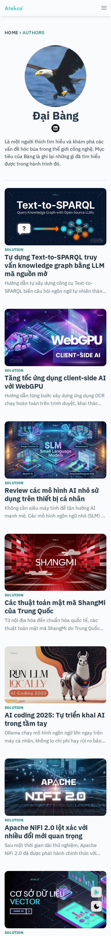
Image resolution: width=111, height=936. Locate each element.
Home (12, 32)
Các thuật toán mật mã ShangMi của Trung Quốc (55, 606)
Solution (14, 249)
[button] (104, 8)
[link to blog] (55, 216)
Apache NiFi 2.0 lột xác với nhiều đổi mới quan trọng (46, 831)
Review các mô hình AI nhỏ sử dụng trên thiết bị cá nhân (52, 494)
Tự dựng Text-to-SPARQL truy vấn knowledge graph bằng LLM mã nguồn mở (55, 265)
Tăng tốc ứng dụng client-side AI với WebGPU (55, 381)
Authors (34, 32)
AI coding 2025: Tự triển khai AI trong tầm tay (55, 719)
